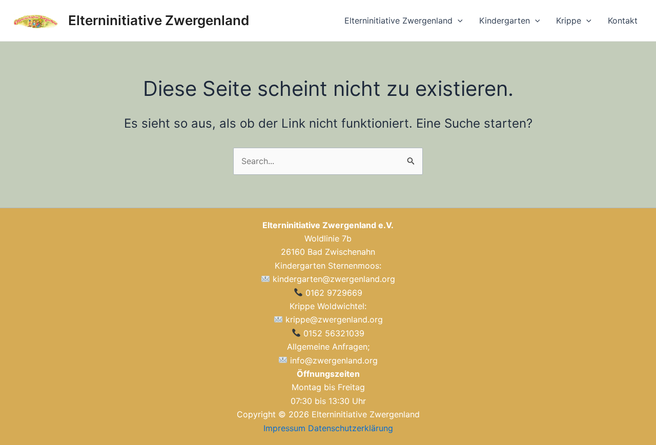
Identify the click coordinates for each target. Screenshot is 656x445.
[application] (458, 20)
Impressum (284, 428)
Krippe (568, 20)
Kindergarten (504, 20)
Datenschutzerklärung (350, 428)
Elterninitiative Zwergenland (158, 20)
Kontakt (623, 20)
